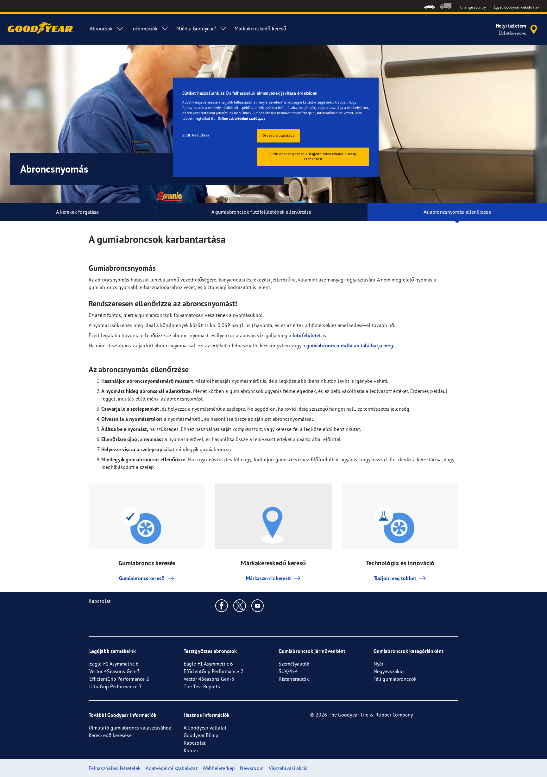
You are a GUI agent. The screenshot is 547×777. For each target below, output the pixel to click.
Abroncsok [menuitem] (101, 28)
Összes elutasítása (278, 135)
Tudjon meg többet (395, 578)
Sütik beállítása (195, 135)
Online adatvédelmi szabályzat (241, 118)
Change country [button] (473, 7)
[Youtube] (257, 605)
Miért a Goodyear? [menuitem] (196, 28)
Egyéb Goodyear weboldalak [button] (517, 7)
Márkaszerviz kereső (268, 578)
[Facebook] (221, 605)
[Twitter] (239, 605)
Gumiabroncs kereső (142, 578)
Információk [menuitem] (144, 28)
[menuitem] (429, 6)
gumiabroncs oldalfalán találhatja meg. (350, 345)
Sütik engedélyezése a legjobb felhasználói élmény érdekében (313, 156)
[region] (276, 127)
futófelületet (306, 335)
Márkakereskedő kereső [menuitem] (260, 28)
